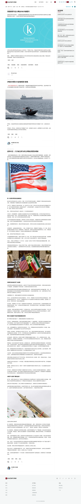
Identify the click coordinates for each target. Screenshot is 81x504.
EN (65, 2)
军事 (12, 458)
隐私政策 (34, 487)
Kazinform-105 (41, 6)
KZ (59, 2)
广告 (60, 490)
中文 (68, 2)
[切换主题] (56, 2)
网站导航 (60, 485)
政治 (20, 458)
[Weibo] (66, 478)
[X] (22, 68)
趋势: (6, 6)
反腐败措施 (34, 492)
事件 (19, 6)
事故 (9, 64)
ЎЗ (71, 2)
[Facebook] (18, 68)
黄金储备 (13, 64)
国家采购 (34, 495)
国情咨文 (23, 6)
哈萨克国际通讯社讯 (12, 85)
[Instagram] (8, 68)
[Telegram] (15, 68)
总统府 (14, 6)
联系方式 (60, 487)
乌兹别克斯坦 (24, 64)
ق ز (70, 2)
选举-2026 (10, 6)
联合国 (36, 64)
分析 (6, 490)
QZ (61, 2)
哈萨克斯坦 (30, 64)
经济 (6, 492)
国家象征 (34, 490)
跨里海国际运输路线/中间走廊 (31, 6)
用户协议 (34, 485)
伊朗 (16, 134)
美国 (18, 64)
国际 (12, 134)
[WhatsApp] (12, 68)
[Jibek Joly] (68, 6)
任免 (17, 6)
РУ (63, 2)
